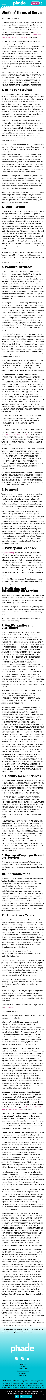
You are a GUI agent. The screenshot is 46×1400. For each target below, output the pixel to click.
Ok (17, 1397)
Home (23, 1366)
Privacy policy (26, 1397)
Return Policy (23, 1373)
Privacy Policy (23, 1369)
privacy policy (9, 552)
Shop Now (35, 3)
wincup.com (23, 1375)
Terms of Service (23, 1371)
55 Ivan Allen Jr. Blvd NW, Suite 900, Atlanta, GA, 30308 (21, 36)
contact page (9, 1007)
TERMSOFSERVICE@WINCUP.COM (15, 435)
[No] (43, 1394)
